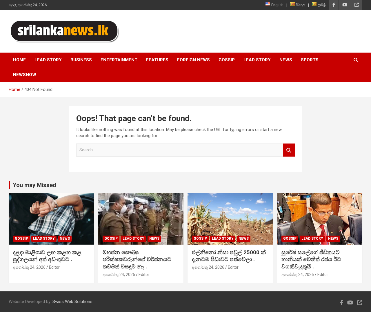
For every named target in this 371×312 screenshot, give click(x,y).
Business (81, 59)
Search (289, 150)
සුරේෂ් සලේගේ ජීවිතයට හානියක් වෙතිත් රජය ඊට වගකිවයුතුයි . (311, 259)
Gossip (227, 59)
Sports (310, 59)
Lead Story (48, 59)
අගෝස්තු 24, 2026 (29, 267)
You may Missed (34, 185)
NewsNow (24, 74)
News (285, 59)
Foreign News (193, 59)
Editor (54, 267)
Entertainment (119, 59)
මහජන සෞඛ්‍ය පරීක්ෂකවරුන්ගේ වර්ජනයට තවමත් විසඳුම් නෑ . (137, 259)
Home (19, 59)
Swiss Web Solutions (72, 301)
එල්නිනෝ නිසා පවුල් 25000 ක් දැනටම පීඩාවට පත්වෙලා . (229, 256)
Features (157, 59)
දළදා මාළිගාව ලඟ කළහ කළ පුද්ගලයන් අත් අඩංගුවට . (47, 256)
